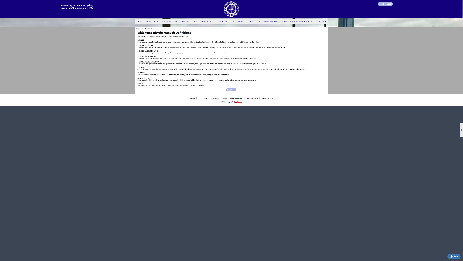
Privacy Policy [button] (267, 98)
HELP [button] (148, 22)
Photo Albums (237, 22)
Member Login (385, 4)
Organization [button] (254, 22)
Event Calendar (169, 22)
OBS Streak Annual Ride (301, 22)
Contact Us (321, 22)
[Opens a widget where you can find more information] (454, 257)
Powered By (225, 102)
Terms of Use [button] (252, 98)
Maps (156, 22)
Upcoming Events (189, 22)
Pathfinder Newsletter (275, 22)
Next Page (231, 90)
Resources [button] (222, 22)
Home (140, 22)
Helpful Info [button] (207, 22)
